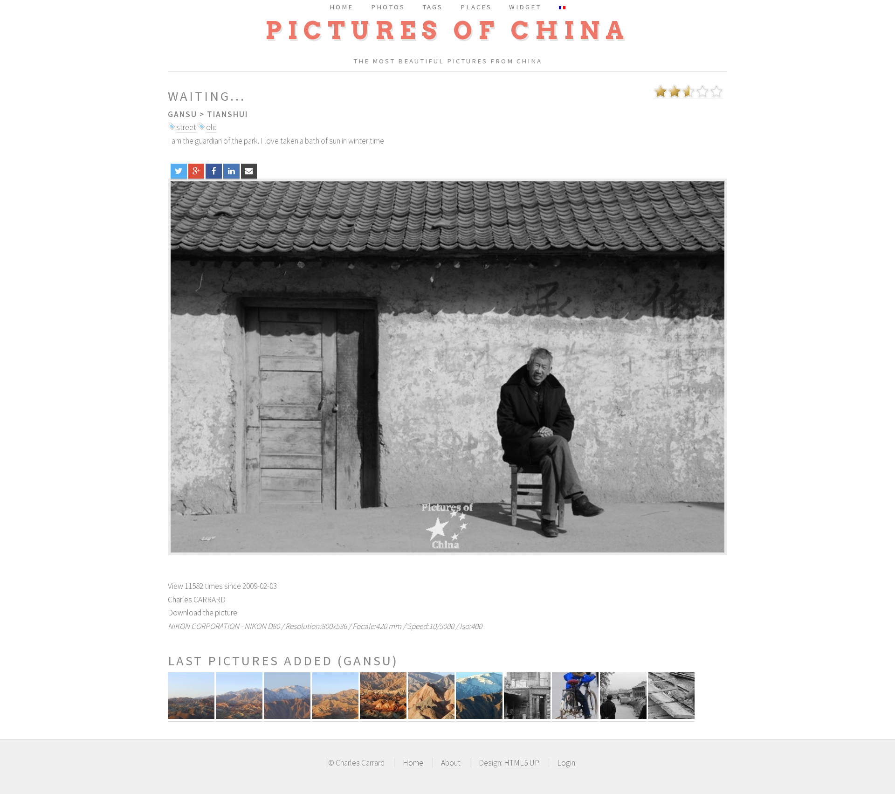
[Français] (562, 7)
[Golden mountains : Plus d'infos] (431, 716)
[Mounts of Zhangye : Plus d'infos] (239, 716)
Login (566, 763)
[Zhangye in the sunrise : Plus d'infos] (191, 716)
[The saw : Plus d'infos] (671, 716)
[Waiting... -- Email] (249, 171)
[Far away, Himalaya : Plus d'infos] (479, 716)
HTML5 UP (521, 763)
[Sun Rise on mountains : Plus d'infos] (335, 716)
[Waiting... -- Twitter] (179, 171)
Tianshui (227, 114)
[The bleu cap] (447, 366)
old (211, 127)
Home (413, 763)
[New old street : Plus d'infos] (623, 716)
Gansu (182, 114)
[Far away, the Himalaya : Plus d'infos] (287, 716)
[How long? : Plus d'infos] (527, 716)
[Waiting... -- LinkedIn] (231, 171)
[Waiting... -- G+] (196, 171)
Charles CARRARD (197, 599)
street (186, 127)
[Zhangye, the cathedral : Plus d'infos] (383, 716)
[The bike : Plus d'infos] (575, 716)
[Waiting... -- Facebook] (214, 171)
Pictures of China (447, 30)
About (451, 763)
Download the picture (202, 613)
